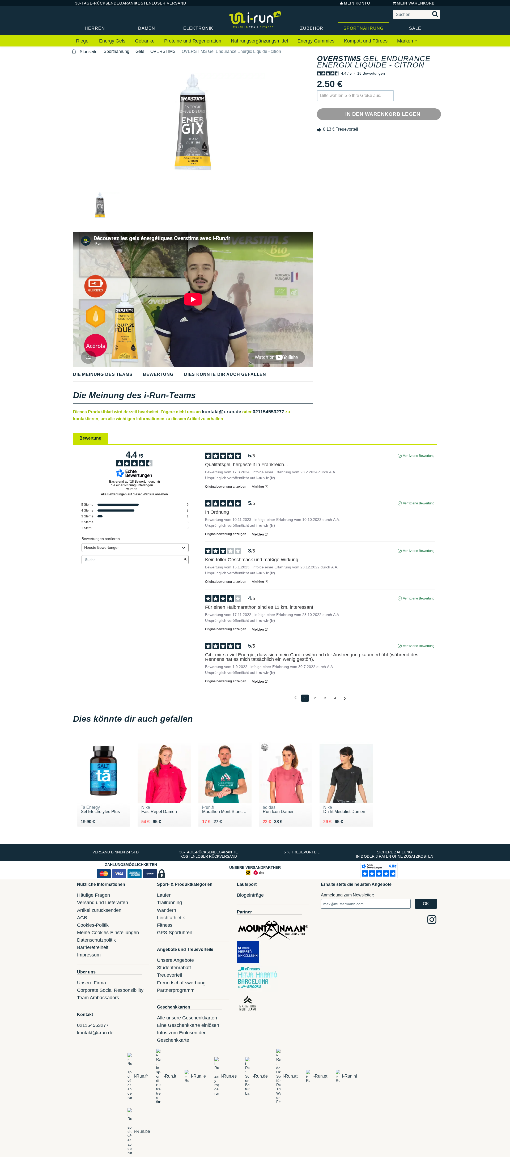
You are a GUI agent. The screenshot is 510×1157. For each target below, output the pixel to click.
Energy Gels (112, 41)
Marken (405, 41)
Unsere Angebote (175, 960)
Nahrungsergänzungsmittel (259, 41)
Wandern (166, 910)
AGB (82, 917)
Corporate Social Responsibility (110, 990)
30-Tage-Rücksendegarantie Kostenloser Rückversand (208, 854)
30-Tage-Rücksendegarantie (100, 3)
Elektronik (198, 28)
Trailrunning (169, 902)
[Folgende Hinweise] (344, 698)
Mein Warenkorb (416, 3)
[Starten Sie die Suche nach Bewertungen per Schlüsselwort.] (185, 559)
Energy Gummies (316, 41)
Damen (146, 28)
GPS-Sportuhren (174, 932)
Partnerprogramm (175, 990)
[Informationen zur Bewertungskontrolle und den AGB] (159, 482)
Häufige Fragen (93, 895)
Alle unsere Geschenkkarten (187, 1017)
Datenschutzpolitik (96, 940)
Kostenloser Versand (156, 3)
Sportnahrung (363, 28)
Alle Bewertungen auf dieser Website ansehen (134, 494)
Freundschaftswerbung (181, 982)
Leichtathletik (171, 917)
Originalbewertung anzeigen (225, 486)
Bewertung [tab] (90, 438)
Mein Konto (357, 3)
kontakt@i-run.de (221, 411)
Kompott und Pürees (366, 41)
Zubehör (311, 28)
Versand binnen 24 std (115, 852)
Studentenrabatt (174, 967)
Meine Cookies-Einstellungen (108, 932)
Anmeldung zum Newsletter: (347, 895)
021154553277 (268, 411)
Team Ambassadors (98, 997)
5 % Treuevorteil (302, 852)
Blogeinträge (250, 895)
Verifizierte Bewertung (419, 456)
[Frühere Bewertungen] (295, 698)
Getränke (145, 41)
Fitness (164, 925)
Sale (415, 28)
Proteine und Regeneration (192, 41)
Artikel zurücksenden (99, 910)
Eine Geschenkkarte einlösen (188, 1025)
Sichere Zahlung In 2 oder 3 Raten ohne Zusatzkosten (394, 854)
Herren (95, 28)
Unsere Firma (91, 982)
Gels (139, 51)
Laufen (164, 895)
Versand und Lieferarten (102, 902)
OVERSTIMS (163, 51)
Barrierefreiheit (92, 947)
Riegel (83, 41)
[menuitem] (83, 41)
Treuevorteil (169, 975)
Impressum (89, 955)
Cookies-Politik (93, 925)
